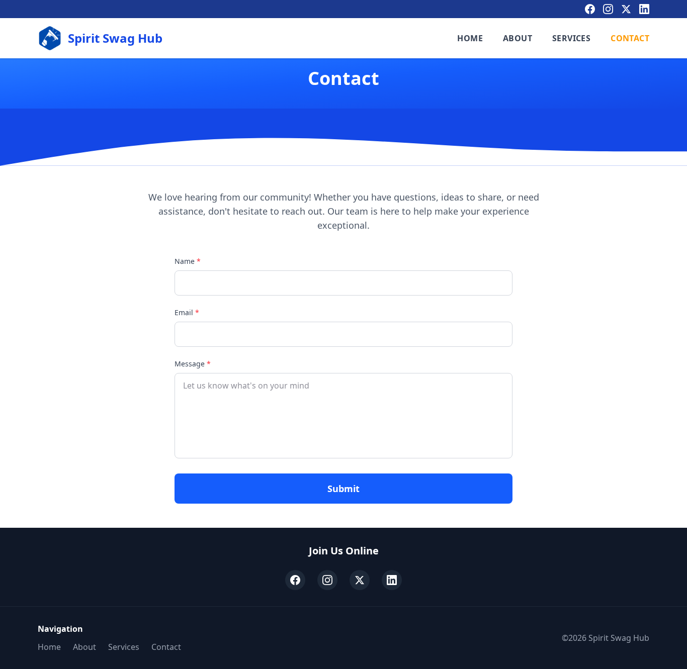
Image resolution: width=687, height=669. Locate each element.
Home (470, 38)
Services (571, 38)
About (517, 38)
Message (193, 363)
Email (187, 312)
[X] (626, 9)
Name (188, 261)
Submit (343, 489)
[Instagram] (608, 9)
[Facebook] (590, 9)
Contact (630, 38)
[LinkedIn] (644, 9)
